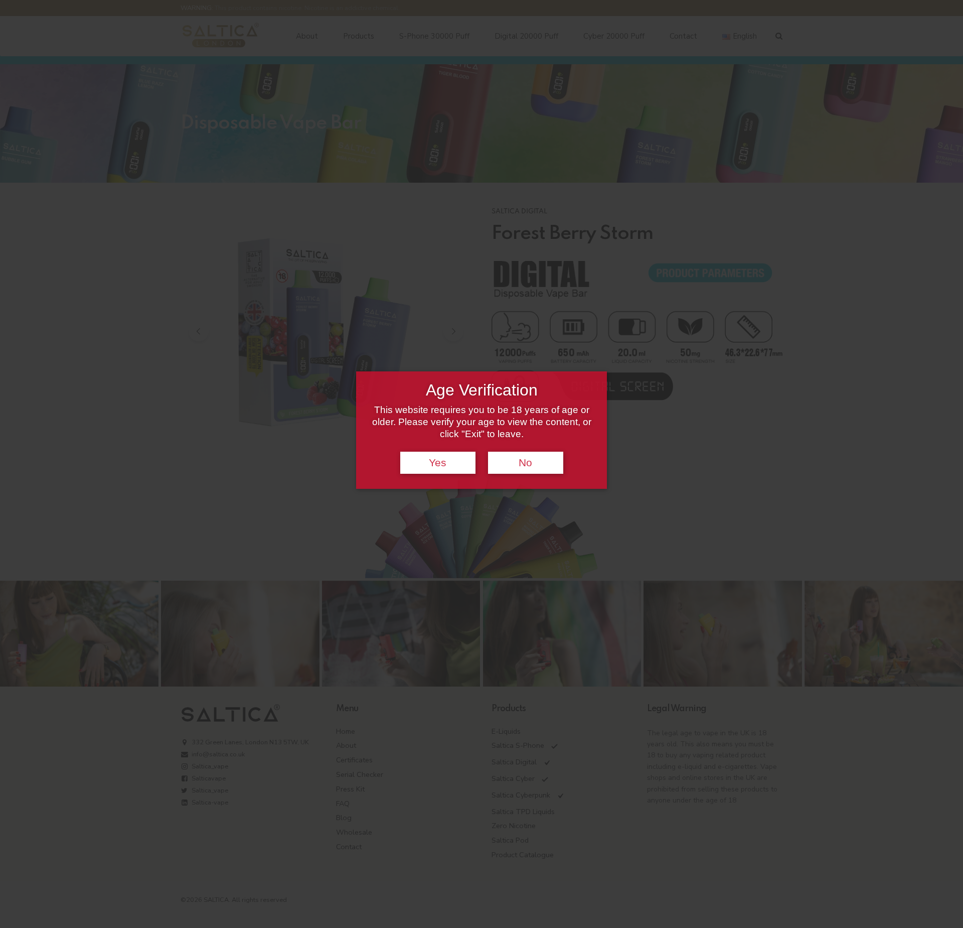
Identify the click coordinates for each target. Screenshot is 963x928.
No (525, 463)
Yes (437, 463)
